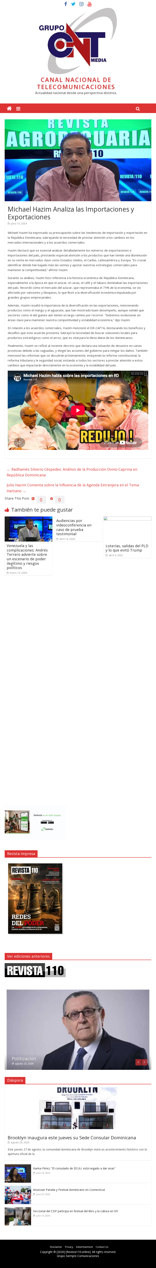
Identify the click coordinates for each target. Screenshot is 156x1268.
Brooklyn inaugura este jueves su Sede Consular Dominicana (72, 1137)
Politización (24, 1058)
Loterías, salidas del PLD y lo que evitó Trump (127, 548)
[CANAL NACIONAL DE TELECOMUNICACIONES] (9, 108)
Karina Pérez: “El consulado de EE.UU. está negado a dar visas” (74, 1168)
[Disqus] (78, 636)
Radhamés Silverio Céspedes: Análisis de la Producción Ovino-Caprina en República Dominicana (72, 472)
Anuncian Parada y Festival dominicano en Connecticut (69, 1190)
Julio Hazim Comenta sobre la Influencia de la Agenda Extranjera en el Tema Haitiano (73, 487)
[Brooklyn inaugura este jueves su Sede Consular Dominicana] (78, 1089)
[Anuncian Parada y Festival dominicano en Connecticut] (18, 1188)
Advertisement (84, 1247)
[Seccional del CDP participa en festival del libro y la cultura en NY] (18, 1209)
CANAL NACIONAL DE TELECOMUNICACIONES (76, 83)
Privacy (69, 1247)
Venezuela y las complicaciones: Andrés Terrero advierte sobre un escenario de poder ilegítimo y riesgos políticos (27, 556)
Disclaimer (56, 1247)
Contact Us (102, 1247)
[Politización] (78, 990)
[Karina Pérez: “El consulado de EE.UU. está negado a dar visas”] (18, 1166)
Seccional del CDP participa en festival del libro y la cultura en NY (75, 1211)
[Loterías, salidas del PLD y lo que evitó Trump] (127, 519)
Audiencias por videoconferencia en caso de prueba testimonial (73, 527)
